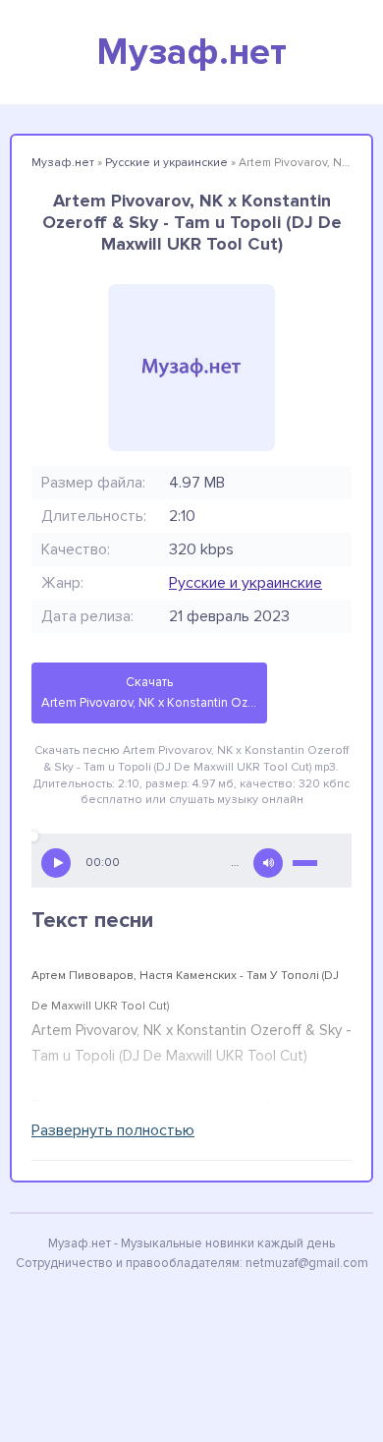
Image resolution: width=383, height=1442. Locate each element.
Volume (268, 863)
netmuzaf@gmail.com (307, 1263)
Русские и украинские (245, 583)
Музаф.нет (191, 52)
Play (56, 863)
